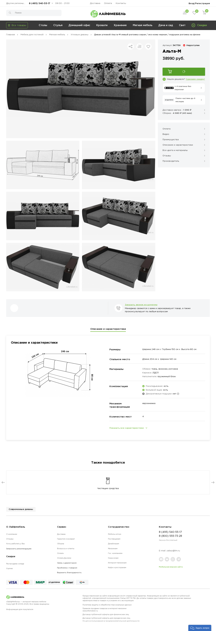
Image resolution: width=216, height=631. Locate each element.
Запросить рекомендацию (18, 549)
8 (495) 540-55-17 (39, 3)
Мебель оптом (114, 534)
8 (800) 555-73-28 (170, 535)
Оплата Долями (64, 558)
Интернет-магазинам (117, 563)
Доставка (95, 3)
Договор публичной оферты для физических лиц (106, 614)
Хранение (120, 25)
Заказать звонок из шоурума (141, 304)
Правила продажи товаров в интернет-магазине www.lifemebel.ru (105, 609)
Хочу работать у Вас (15, 544)
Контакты (121, 3)
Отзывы (9, 539)
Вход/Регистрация (199, 3)
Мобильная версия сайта (171, 567)
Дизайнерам (113, 544)
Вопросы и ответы (65, 548)
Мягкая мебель (142, 25)
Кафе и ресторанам (117, 567)
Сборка (60, 544)
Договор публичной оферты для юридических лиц (111, 619)
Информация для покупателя (19, 609)
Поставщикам (114, 539)
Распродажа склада (15, 564)
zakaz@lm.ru (173, 550)
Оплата (108, 3)
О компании (11, 534)
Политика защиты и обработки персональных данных (107, 605)
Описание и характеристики (108, 329)
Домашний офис (79, 25)
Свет (182, 25)
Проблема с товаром (67, 568)
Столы (43, 25)
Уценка (9, 568)
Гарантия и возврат (66, 539)
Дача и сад (165, 25)
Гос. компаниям (115, 553)
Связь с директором (67, 563)
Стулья (57, 25)
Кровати (102, 25)
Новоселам (113, 558)
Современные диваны (21, 509)
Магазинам (112, 548)
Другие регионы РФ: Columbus (16, 3)
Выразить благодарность (69, 572)
